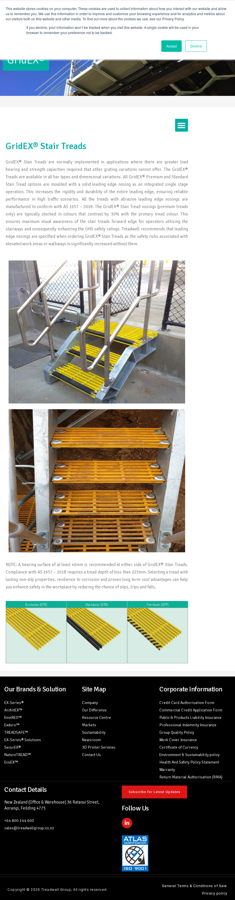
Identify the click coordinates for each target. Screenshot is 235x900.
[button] (181, 125)
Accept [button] (171, 45)
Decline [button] (196, 45)
